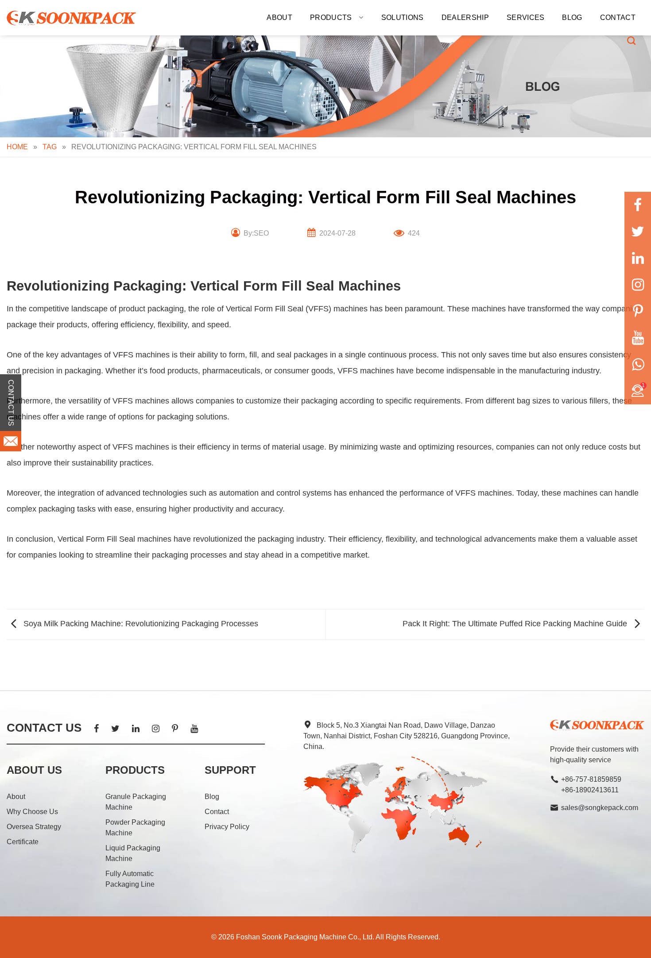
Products (331, 17)
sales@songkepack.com (599, 807)
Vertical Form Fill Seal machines (114, 539)
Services (526, 17)
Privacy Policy (227, 826)
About (279, 17)
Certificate (23, 842)
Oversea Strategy (34, 826)
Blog (572, 17)
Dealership (465, 17)
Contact (618, 17)
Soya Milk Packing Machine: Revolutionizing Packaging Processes (139, 624)
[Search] (631, 40)
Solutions (402, 17)
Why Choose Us (32, 811)
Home (17, 147)
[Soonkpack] (72, 18)
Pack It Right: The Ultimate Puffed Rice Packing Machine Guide (516, 624)
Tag (50, 147)
